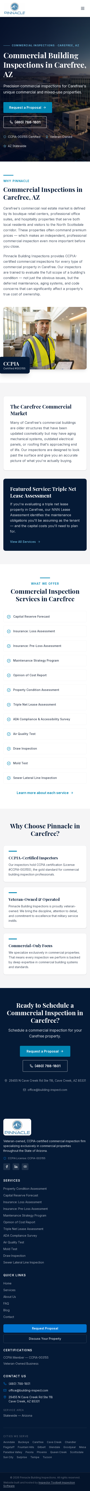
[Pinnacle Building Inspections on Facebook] (6, 1166)
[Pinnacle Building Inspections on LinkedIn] (16, 1166)
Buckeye (23, 1442)
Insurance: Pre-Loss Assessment (25, 1208)
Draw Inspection (14, 1255)
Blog (6, 1310)
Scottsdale (77, 1452)
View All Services (23, 541)
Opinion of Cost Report (19, 1222)
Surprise (22, 1457)
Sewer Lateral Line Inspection (23, 1262)
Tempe (34, 1457)
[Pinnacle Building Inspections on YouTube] (25, 1166)
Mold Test (10, 1249)
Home (7, 1283)
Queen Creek (58, 1452)
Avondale (9, 1442)
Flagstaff (8, 1447)
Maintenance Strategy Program (24, 1215)
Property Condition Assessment (25, 1188)
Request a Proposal (25, 107)
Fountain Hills (26, 1447)
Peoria (29, 1452)
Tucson (47, 1457)
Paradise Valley (12, 1452)
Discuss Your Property (45, 1338)
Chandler (70, 1442)
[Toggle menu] (83, 8)
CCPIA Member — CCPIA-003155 (26, 1357)
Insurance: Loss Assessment (22, 1202)
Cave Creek (54, 1442)
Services (9, 1290)
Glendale (54, 1447)
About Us (9, 1296)
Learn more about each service (43, 793)
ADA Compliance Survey (20, 1235)
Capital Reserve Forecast (20, 1195)
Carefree (38, 1442)
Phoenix (42, 1452)
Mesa (82, 1447)
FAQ (6, 1303)
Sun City (8, 1457)
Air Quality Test (13, 1242)
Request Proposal (45, 1328)
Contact (8, 1317)
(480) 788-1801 (27, 122)
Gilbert (41, 1447)
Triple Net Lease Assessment (23, 1229)
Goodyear (69, 1447)
